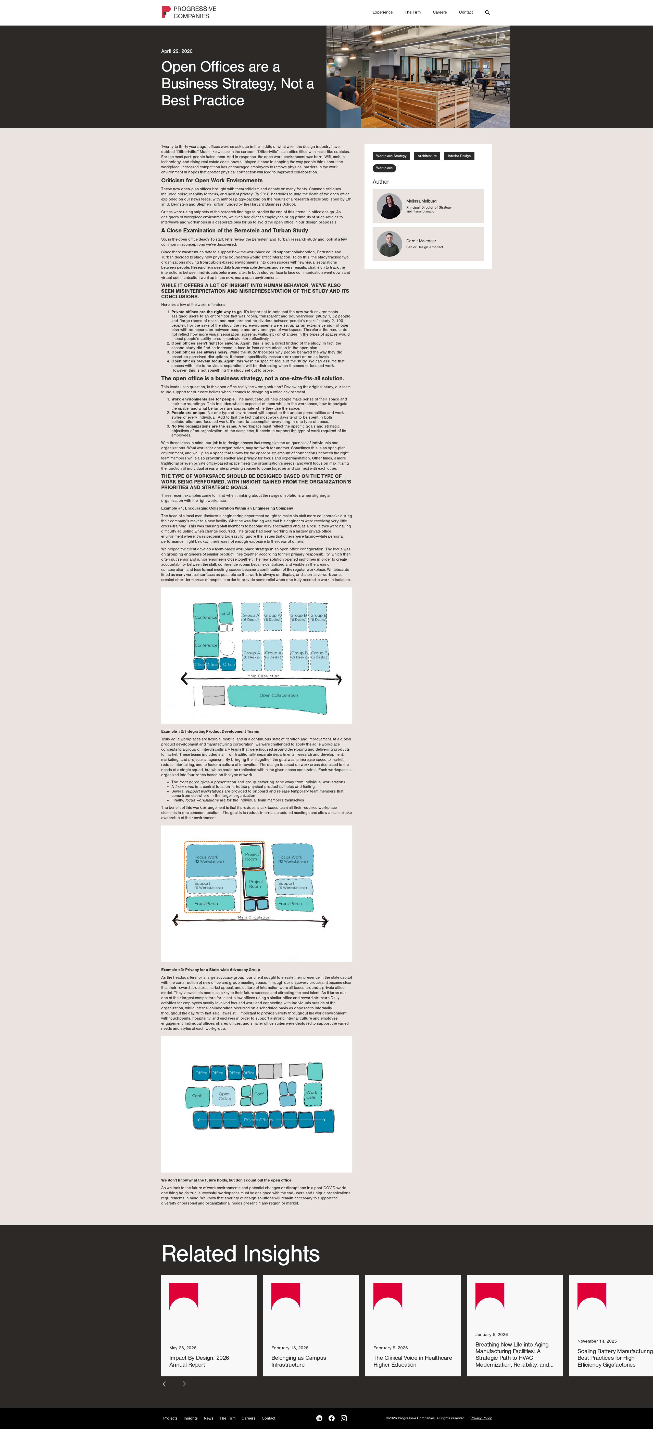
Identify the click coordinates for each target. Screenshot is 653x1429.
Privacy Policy (481, 1418)
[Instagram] (344, 1418)
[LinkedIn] (319, 1418)
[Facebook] (332, 1418)
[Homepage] (189, 13)
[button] (164, 1384)
